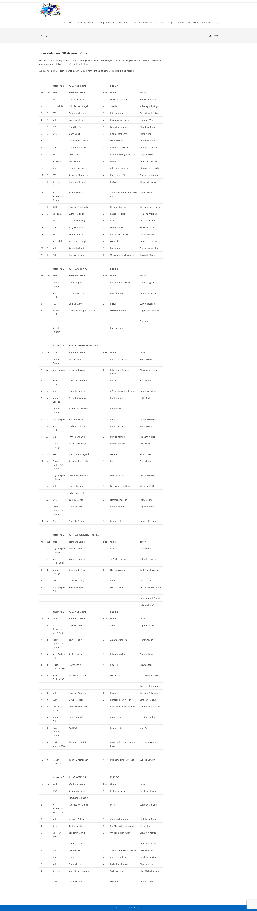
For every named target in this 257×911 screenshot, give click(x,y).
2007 (216, 35)
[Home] (210, 35)
